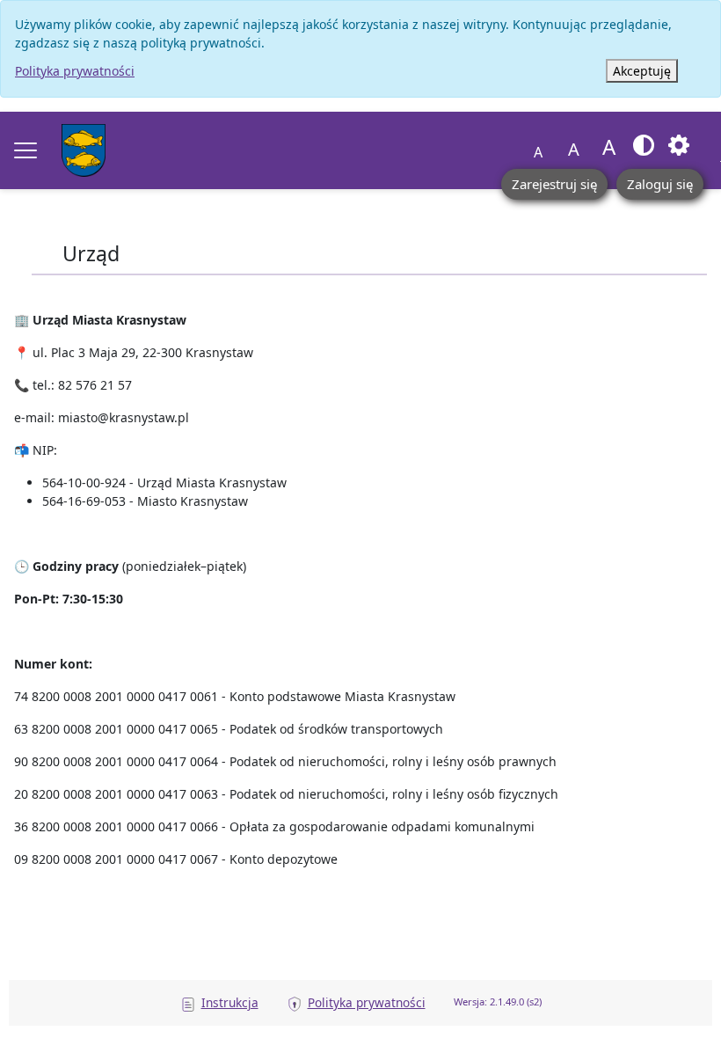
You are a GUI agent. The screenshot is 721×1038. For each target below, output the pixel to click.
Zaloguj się (660, 184)
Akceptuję (642, 70)
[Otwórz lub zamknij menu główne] (25, 150)
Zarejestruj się (554, 184)
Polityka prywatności (75, 70)
